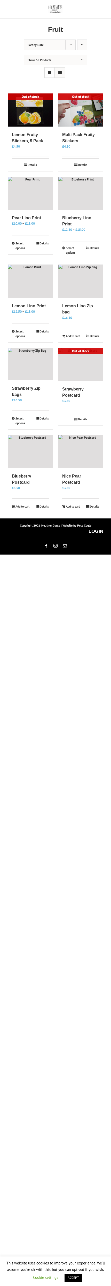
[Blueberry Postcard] (30, 451)
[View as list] (60, 73)
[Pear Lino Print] (30, 193)
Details (32, 165)
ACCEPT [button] (73, 1277)
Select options (20, 245)
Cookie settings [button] (45, 1277)
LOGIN (96, 531)
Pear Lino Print (26, 218)
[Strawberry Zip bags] (30, 364)
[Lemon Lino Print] (30, 281)
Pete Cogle (84, 525)
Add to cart (73, 336)
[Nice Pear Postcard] (80, 451)
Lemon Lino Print (29, 306)
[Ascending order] (82, 45)
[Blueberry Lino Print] (80, 193)
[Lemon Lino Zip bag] (80, 281)
